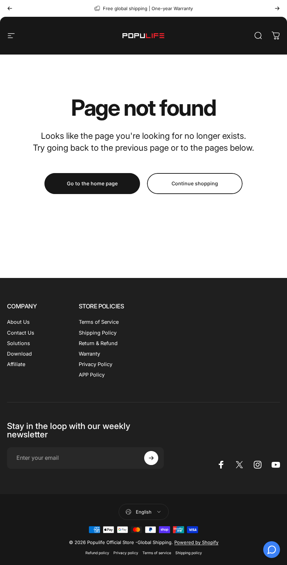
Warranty (89, 354)
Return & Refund (98, 343)
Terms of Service (99, 322)
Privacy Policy (95, 364)
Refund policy (97, 553)
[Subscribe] (151, 458)
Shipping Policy (98, 333)
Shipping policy (188, 553)
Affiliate (16, 364)
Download (19, 354)
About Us (18, 322)
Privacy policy (125, 553)
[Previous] (10, 8)
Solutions (18, 343)
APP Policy (92, 375)
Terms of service (156, 553)
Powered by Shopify (196, 542)
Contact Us (20, 333)
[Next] (277, 8)
